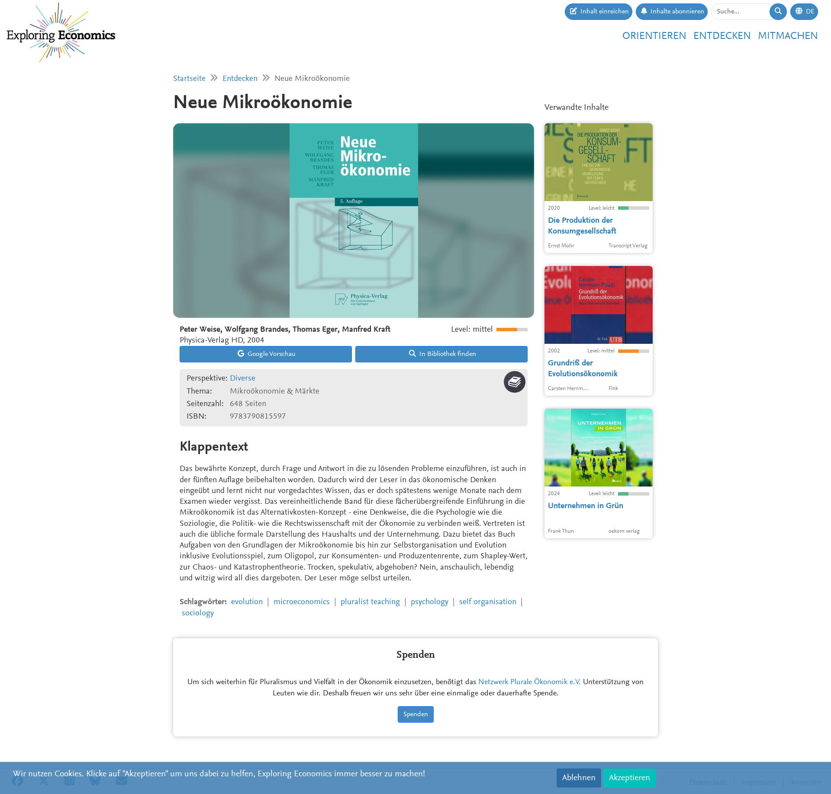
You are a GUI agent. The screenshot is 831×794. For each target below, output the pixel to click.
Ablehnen (579, 778)
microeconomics (302, 602)
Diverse (242, 379)
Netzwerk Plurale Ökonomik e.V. (529, 682)
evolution (247, 602)
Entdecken (722, 36)
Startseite (189, 79)
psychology (429, 602)
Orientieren (654, 36)
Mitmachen (788, 36)
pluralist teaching (370, 602)
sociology (198, 613)
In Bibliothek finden (447, 354)
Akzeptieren (629, 778)
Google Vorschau (271, 354)
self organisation (487, 602)
